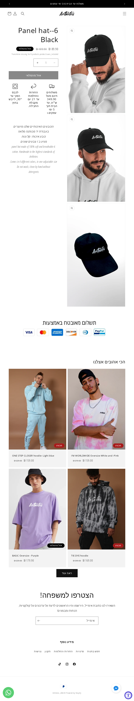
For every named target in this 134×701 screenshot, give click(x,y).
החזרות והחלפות (63, 651)
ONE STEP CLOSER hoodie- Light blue (33, 455)
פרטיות (80, 651)
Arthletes (56, 693)
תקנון (48, 651)
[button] (124, 13)
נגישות (38, 651)
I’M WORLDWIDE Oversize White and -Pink (95, 455)
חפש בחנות (93, 651)
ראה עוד (67, 573)
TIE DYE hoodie (79, 555)
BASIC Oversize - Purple (25, 555)
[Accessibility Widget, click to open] (128, 695)
